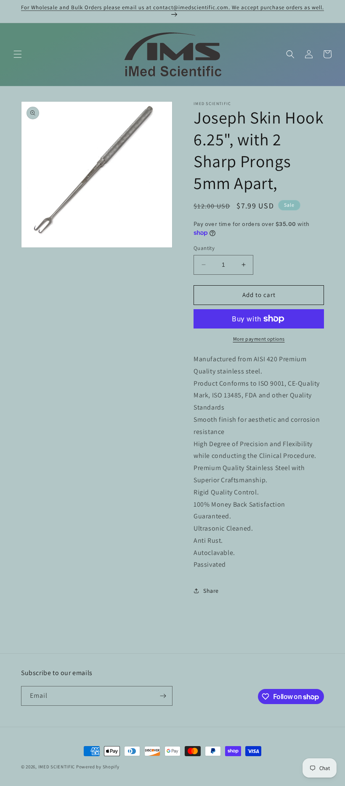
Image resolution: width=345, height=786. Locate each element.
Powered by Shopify (97, 767)
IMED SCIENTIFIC (56, 767)
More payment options (259, 339)
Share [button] (211, 590)
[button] (17, 54)
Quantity (204, 248)
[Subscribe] (163, 696)
